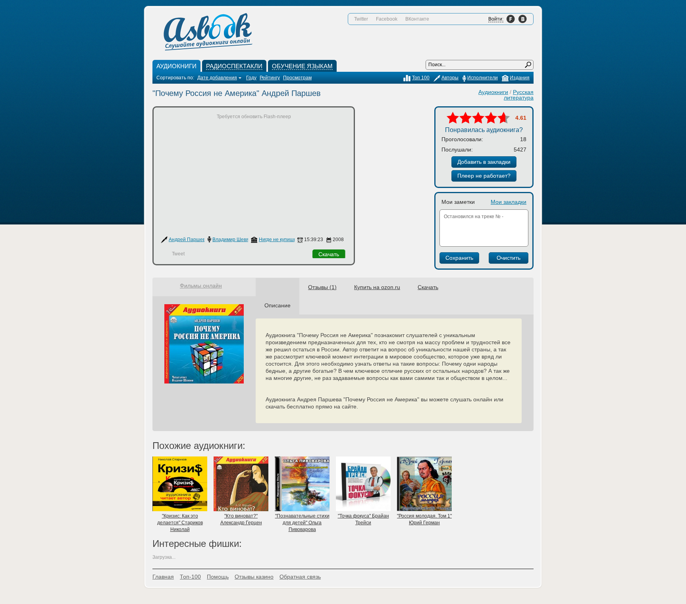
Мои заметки (458, 202)
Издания (520, 78)
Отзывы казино (254, 576)
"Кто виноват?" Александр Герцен (241, 519)
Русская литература (519, 95)
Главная (163, 576)
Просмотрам (297, 78)
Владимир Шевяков (234, 239)
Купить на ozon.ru (377, 287)
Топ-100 (190, 576)
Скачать (328, 254)
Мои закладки (508, 202)
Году (251, 78)
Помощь (218, 576)
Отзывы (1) (322, 287)
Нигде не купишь (277, 239)
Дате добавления (217, 78)
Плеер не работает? (484, 176)
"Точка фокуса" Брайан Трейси (363, 519)
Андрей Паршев (187, 239)
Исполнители (482, 78)
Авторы (450, 78)
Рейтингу (270, 78)
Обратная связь (300, 576)
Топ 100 (421, 78)
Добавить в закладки (484, 162)
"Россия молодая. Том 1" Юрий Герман (424, 519)
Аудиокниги (493, 92)
